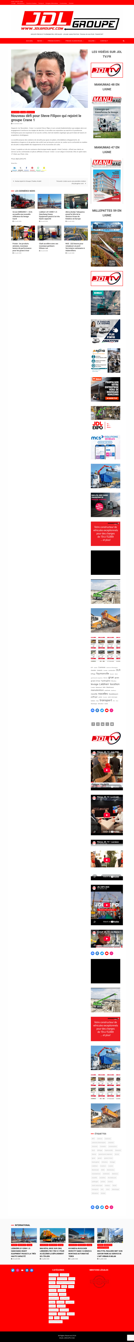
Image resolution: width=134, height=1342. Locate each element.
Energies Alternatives (52, 3)
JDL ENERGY (65, 1298)
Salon (57, 1317)
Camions (101, 667)
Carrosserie (64, 1275)
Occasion (62, 1314)
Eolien (64, 1286)
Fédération (53, 1294)
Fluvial (71, 1286)
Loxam (93, 687)
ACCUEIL (29, 41)
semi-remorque (112, 697)
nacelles (103, 693)
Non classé (64, 1310)
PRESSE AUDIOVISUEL (74, 41)
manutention (25, 171)
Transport (41, 3)
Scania (105, 697)
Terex (97, 700)
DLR (118, 670)
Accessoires (54, 1275)
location (115, 684)
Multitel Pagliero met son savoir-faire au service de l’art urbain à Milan (109, 1253)
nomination (33, 171)
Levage (13, 3)
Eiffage (93, 674)
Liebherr (104, 684)
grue (111, 677)
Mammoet (99, 687)
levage (19, 171)
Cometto (105, 670)
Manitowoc (110, 687)
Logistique (69, 1302)
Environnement (54, 1286)
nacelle (94, 694)
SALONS (91, 41)
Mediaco (113, 690)
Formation (61, 1290)
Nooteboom (113, 694)
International (15, 112)
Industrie (63, 1294)
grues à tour (95, 681)
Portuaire (71, 1314)
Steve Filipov (40, 171)
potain (100, 697)
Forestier (53, 1290)
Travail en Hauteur (31, 3)
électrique (94, 703)
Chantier (71, 3)
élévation (101, 703)
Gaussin (112, 674)
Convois (71, 1278)
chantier (93, 670)
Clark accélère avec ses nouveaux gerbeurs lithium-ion (48, 246)
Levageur (60, 1302)
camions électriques (112, 667)
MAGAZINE (61, 1306)
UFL (114, 700)
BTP (92, 667)
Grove (105, 678)
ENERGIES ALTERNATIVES (65, 1282)
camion (95, 667)
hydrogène (105, 681)
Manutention (20, 3)
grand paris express (97, 678)
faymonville (102, 673)
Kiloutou (113, 681)
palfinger (94, 697)
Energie (52, 1282)
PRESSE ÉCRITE (54, 41)
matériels (107, 690)
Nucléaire (53, 1314)
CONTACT (104, 41)
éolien (106, 703)
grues (117, 678)
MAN (104, 687)
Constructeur (63, 3)
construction (111, 670)
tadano (93, 700)
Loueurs (52, 1306)
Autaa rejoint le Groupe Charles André (28, 181)
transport (106, 700)
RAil (51, 1317)
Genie (116, 674)
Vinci (117, 700)
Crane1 (15, 171)
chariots (99, 670)
